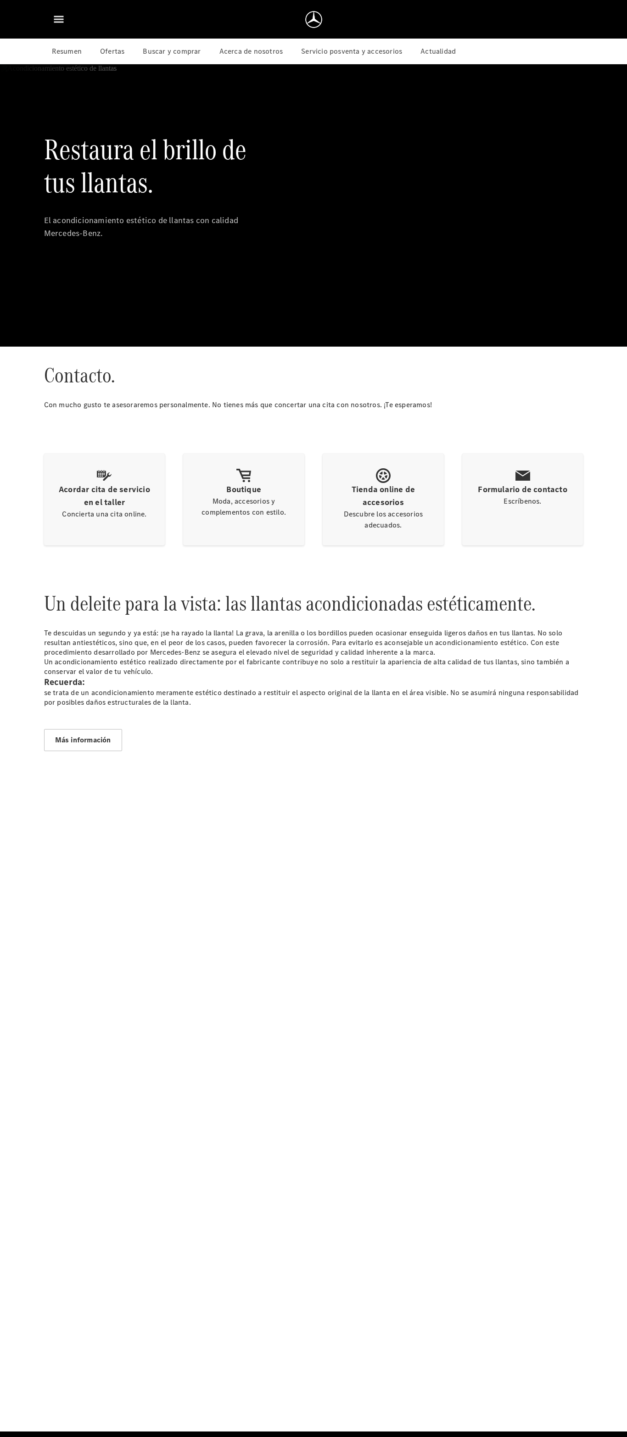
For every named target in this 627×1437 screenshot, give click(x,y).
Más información (83, 740)
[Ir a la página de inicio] (313, 19)
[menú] (58, 19)
